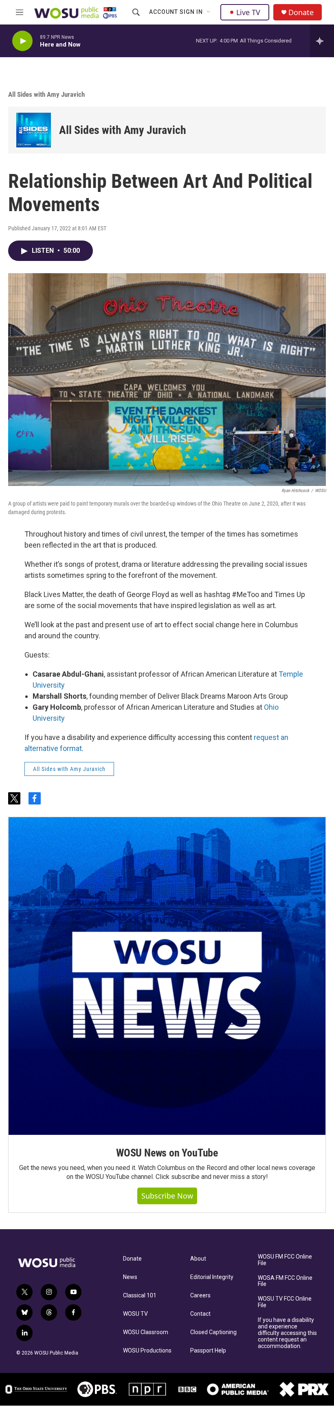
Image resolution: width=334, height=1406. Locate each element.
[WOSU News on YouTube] (167, 976)
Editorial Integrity (211, 1277)
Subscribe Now (167, 1196)
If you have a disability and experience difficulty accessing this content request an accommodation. (287, 1333)
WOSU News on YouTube (167, 1153)
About (198, 1259)
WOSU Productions (147, 1351)
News (130, 1277)
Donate (301, 12)
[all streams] (322, 41)
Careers (200, 1295)
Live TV (248, 12)
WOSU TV (135, 1314)
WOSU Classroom (145, 1332)
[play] (22, 41)
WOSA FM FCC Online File (285, 1281)
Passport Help (208, 1351)
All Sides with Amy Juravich (46, 94)
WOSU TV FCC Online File (285, 1302)
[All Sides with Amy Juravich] (33, 130)
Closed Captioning (213, 1332)
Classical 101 (139, 1295)
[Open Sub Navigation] (209, 12)
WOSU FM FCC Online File (285, 1260)
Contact (200, 1314)
